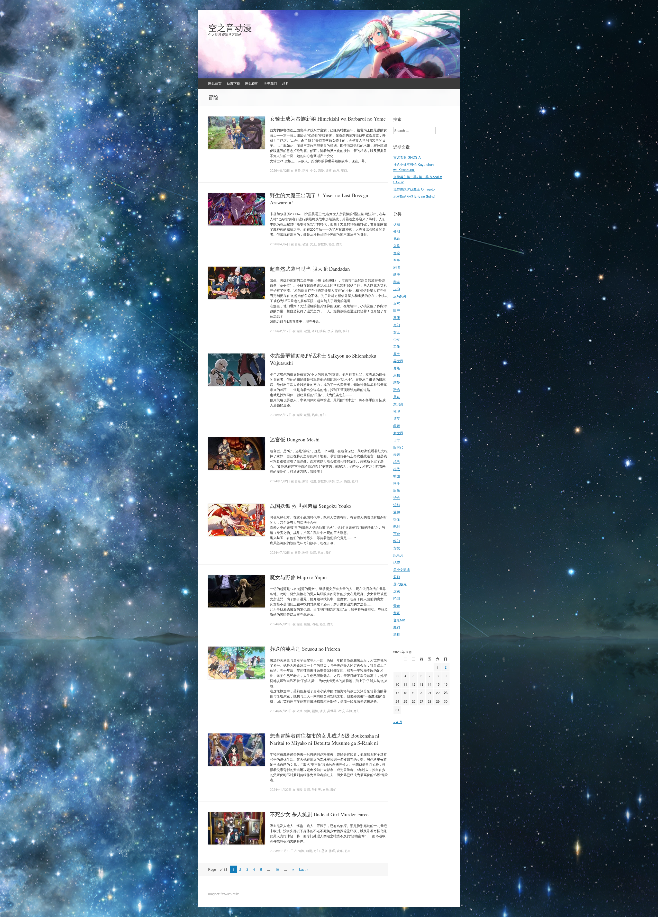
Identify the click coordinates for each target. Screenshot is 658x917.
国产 (396, 310)
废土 (396, 353)
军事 (396, 260)
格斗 (396, 483)
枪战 (396, 468)
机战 (396, 461)
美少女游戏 (401, 569)
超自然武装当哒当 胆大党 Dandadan (310, 268)
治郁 (396, 504)
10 (277, 869)
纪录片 (398, 555)
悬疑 (324, 850)
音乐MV (399, 620)
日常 (396, 440)
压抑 (396, 288)
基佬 (396, 317)
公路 (299, 711)
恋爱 (321, 170)
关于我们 (270, 83)
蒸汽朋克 (400, 584)
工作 (396, 346)
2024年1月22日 (281, 789)
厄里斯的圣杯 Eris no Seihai (414, 196)
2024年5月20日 (281, 624)
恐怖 (396, 389)
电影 (396, 526)
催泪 (396, 231)
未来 (396, 454)
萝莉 (396, 576)
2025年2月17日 (281, 331)
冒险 (298, 170)
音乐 (396, 612)
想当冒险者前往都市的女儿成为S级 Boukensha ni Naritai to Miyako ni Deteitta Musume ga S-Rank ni (324, 739)
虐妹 (396, 591)
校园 (396, 476)
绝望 (396, 562)
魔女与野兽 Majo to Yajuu (298, 577)
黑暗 (396, 634)
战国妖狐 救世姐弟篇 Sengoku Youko (310, 505)
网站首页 (215, 83)
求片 (285, 83)
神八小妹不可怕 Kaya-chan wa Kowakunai (413, 167)
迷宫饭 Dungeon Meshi (295, 439)
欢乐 (336, 170)
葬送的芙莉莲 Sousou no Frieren (305, 648)
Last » (303, 869)
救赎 (396, 425)
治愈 (396, 497)
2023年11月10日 (282, 850)
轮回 (396, 598)
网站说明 (252, 83)
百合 (396, 533)
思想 (396, 375)
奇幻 (315, 331)
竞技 (396, 548)
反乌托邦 (400, 296)
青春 (396, 605)
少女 (313, 170)
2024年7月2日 (280, 481)
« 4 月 (397, 721)
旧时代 (398, 447)
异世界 (322, 244)
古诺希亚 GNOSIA (407, 157)
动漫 (305, 170)
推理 (332, 850)
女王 (313, 244)
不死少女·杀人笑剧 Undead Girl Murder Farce (319, 814)
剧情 (305, 481)
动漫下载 (233, 83)
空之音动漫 (230, 27)
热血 (331, 244)
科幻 (346, 331)
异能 (396, 368)
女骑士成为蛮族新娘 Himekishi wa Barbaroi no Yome (328, 118)
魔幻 (344, 170)
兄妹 (396, 238)
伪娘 (396, 224)
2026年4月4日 (280, 244)
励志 (396, 281)
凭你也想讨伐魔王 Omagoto (414, 189)
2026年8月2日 (280, 170)
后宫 (396, 303)
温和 (349, 711)
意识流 (398, 404)
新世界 (398, 432)
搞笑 (328, 170)
